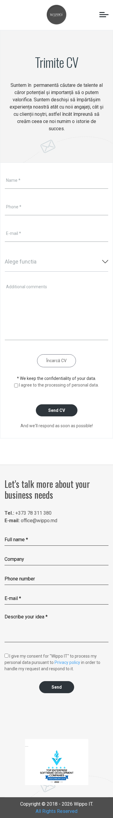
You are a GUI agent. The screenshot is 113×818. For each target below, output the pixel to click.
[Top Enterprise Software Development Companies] (56, 766)
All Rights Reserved (56, 811)
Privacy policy (67, 662)
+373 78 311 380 (33, 513)
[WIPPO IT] (56, 14)
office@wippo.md (39, 520)
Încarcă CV (56, 360)
